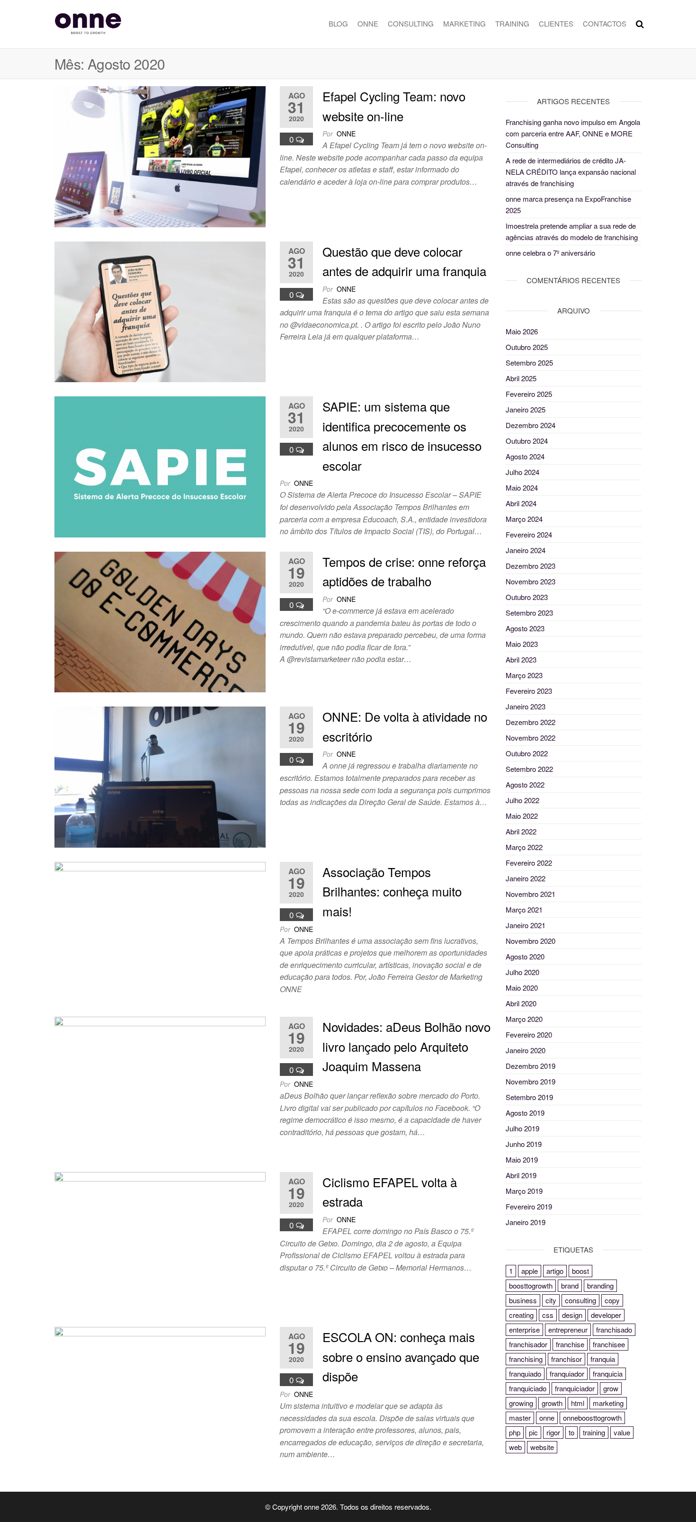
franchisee (609, 1344)
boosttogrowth (531, 1285)
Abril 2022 (521, 831)
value (622, 1432)
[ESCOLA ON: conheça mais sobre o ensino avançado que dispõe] (160, 1396)
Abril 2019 (521, 1175)
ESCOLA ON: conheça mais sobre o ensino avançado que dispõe (400, 1356)
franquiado (525, 1374)
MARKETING (464, 23)
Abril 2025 (521, 378)
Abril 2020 (521, 1003)
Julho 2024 (522, 472)
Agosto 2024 (525, 456)
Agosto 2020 (525, 956)
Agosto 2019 (525, 1113)
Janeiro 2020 (525, 1050)
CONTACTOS (604, 23)
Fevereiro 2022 (529, 863)
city (550, 1300)
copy (612, 1300)
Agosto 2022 (525, 784)
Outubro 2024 (527, 441)
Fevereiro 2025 (529, 394)
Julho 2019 (522, 1128)
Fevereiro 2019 (529, 1206)
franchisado (614, 1329)
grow (610, 1388)
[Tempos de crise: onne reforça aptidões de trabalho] (160, 621)
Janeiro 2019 (525, 1222)
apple (529, 1271)
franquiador (567, 1374)
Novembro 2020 (530, 941)
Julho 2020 (522, 972)
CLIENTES (556, 23)
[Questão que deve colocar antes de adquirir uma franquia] (160, 310)
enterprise (524, 1329)
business (523, 1300)
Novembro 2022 (530, 738)
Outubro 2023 (527, 597)
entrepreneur (568, 1329)
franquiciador (575, 1388)
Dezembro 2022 (530, 722)
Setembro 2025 (529, 362)
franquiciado (527, 1388)
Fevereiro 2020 (529, 1034)
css (547, 1315)
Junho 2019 (524, 1144)
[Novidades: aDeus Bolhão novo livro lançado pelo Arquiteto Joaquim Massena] (160, 1086)
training (594, 1432)
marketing (608, 1403)
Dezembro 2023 (530, 566)
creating (521, 1315)
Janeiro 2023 (525, 706)
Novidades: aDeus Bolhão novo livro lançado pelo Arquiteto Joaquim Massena (406, 1046)
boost (580, 1271)
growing (521, 1403)
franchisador (528, 1344)
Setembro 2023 (529, 613)
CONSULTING (411, 23)
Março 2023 (524, 675)
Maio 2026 (522, 331)
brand (570, 1285)
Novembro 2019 (530, 1081)
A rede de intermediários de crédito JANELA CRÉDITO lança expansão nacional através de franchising (571, 171)
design (572, 1315)
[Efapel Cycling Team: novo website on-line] (160, 156)
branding (600, 1285)
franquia (602, 1359)
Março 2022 (524, 847)
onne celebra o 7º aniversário (550, 253)
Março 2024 (524, 519)
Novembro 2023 (530, 581)
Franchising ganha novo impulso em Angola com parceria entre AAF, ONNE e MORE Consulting (573, 133)
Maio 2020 (522, 988)
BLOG (338, 23)
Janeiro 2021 (525, 925)
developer (606, 1315)
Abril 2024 (521, 503)
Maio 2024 (522, 487)
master (520, 1418)
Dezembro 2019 (530, 1066)
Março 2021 (524, 909)
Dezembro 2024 (530, 425)
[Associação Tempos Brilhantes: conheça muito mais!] (160, 931)
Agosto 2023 (525, 628)
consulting (580, 1300)
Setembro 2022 (529, 769)
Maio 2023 (522, 644)
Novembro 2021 (530, 894)
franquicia (608, 1374)
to (571, 1432)
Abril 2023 (521, 659)
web (515, 1447)
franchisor (566, 1359)
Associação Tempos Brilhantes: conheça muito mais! (392, 891)
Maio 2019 (522, 1159)
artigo (554, 1271)
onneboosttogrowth (592, 1418)
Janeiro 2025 (525, 409)
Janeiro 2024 (525, 550)
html (577, 1403)
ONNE (367, 23)
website (542, 1447)
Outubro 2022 (527, 753)
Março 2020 (524, 1019)
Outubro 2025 (527, 347)
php (514, 1432)
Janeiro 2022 (525, 878)
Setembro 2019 (529, 1097)
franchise (570, 1344)
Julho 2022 (522, 800)
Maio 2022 (522, 816)
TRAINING (512, 23)
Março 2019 (524, 1191)
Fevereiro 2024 (529, 534)
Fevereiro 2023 (529, 691)
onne (346, 133)
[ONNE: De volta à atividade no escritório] (160, 776)
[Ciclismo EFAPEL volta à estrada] (160, 1241)
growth (552, 1403)
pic (533, 1432)
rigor (553, 1432)
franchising (526, 1359)
